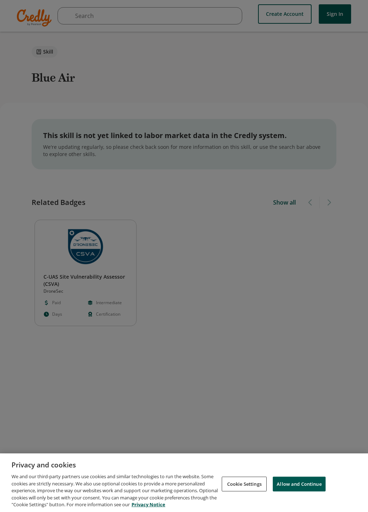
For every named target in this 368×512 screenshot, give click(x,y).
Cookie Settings (244, 483)
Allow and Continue (299, 483)
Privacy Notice (148, 504)
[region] (184, 482)
